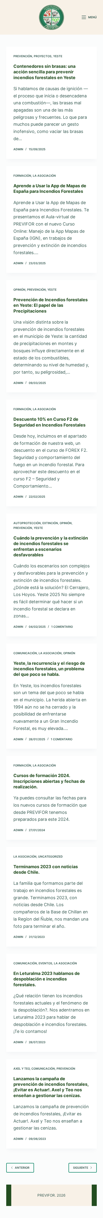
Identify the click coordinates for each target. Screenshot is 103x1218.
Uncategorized (50, 856)
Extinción (50, 523)
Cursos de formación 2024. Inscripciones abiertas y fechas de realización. (49, 781)
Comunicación (25, 653)
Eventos (45, 963)
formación (22, 175)
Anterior (22, 1167)
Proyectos (43, 56)
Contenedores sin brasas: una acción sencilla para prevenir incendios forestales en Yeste (44, 72)
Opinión (19, 289)
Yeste (57, 56)
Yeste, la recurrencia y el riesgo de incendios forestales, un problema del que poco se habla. (49, 669)
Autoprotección (27, 523)
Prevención (22, 56)
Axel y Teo (21, 1068)
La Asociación (44, 175)
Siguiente (80, 1167)
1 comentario (62, 626)
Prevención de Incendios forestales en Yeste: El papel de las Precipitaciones (50, 305)
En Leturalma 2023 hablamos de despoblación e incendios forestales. (46, 979)
